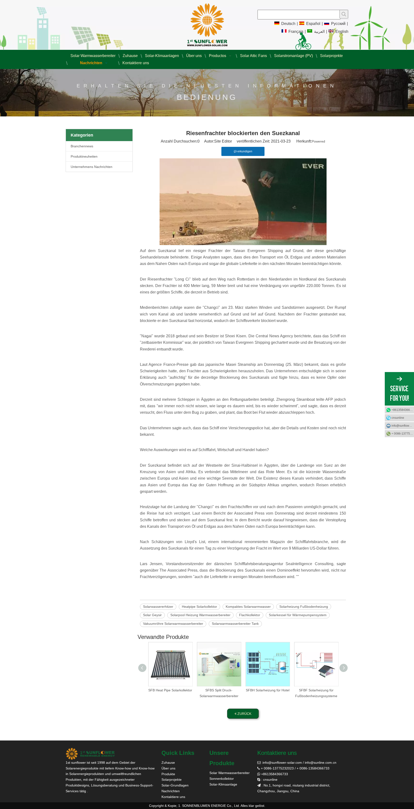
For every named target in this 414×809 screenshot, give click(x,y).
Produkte (168, 774)
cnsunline (397, 417)
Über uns (168, 768)
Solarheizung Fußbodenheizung (303, 606)
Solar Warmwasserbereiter (229, 773)
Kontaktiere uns (173, 797)
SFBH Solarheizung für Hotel (267, 690)
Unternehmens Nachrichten (91, 167)
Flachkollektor (249, 615)
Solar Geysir (152, 615)
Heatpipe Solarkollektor (199, 606)
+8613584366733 (402, 410)
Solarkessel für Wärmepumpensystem (298, 615)
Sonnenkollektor (221, 778)
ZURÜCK (243, 714)
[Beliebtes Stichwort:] (343, 14)
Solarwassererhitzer (158, 606)
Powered (318, 141)
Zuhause (168, 762)
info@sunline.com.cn (320, 762)
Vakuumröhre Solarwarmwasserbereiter (173, 623)
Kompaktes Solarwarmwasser (248, 606)
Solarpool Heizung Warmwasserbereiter (200, 615)
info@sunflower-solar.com (282, 762)
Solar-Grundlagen (175, 785)
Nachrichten (170, 791)
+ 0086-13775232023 (402, 433)
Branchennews (82, 146)
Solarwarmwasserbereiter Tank (235, 623)
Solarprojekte (171, 779)
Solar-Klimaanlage (223, 784)
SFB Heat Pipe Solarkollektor (170, 690)
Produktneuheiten (84, 156)
